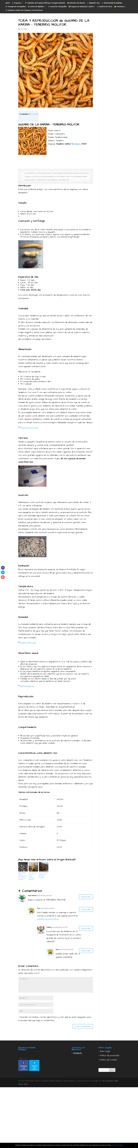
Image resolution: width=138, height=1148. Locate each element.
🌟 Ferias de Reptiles (36, 6)
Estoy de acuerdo (117, 1145)
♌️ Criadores (119, 6)
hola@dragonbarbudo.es (48, 919)
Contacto (77, 1053)
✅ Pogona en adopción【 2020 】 (82, 6)
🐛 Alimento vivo (93, 3)
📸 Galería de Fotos (104, 6)
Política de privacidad (109, 1055)
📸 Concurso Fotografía (57, 6)
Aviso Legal (105, 1051)
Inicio (8, 3)
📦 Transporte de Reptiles (16, 6)
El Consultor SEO (110, 1080)
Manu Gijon (23, 1084)
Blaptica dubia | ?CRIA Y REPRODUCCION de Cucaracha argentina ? (22, 876)
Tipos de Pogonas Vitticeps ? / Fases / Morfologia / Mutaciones (33, 876)
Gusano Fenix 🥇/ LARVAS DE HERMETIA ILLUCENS (43, 875)
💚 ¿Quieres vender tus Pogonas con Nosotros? (24, 10)
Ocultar (33, 114)
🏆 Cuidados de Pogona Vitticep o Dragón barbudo (45, 3)
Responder (86, 896)
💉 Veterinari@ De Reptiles (112, 3)
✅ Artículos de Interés (76, 3)
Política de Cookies (108, 1059)
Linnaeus (76, 144)
